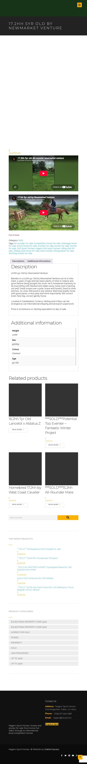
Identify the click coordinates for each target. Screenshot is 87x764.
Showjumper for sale (64, 251)
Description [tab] (18, 261)
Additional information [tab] (39, 261)
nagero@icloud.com (62, 718)
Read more (17, 429)
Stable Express (52, 749)
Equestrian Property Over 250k (29, 622)
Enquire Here (51, 724)
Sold (21, 240)
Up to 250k (17, 658)
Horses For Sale (20, 632)
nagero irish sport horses (48, 248)
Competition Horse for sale (47, 243)
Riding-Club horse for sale (26, 251)
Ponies (15, 637)
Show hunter (46, 251)
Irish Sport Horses (26, 248)
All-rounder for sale (23, 243)
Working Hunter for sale (20, 253)
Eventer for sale (45, 246)
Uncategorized (19, 653)
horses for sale (61, 246)
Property (16, 642)
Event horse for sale (27, 246)
